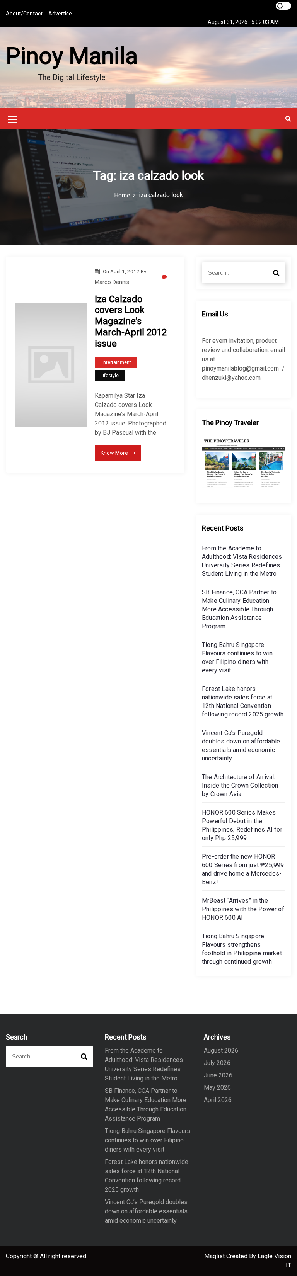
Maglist (215, 1256)
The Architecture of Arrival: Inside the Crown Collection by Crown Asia (240, 785)
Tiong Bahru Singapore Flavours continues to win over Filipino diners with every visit (147, 1140)
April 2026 (218, 1100)
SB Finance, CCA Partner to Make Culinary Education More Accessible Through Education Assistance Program (239, 609)
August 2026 (221, 1050)
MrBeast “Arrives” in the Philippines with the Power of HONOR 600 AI (243, 909)
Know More (114, 453)
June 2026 (218, 1075)
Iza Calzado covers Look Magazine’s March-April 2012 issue (131, 321)
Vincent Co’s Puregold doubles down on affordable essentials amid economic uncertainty (146, 1211)
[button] (288, 118)
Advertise (60, 13)
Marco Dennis (112, 282)
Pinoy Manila (72, 56)
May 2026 (217, 1087)
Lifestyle (110, 375)
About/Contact (24, 13)
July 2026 (217, 1063)
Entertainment (116, 362)
